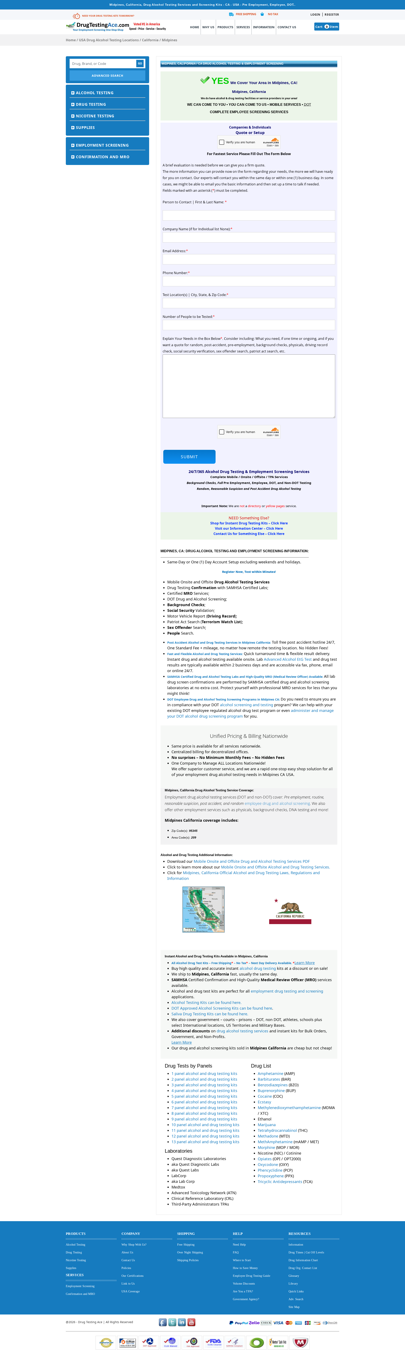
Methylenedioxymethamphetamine (289, 1107)
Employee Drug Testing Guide (251, 1275)
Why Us (208, 27)
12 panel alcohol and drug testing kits (205, 1136)
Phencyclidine (270, 1170)
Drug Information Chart (303, 1260)
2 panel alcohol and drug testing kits (204, 1079)
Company (131, 1234)
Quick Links (296, 1291)
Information (263, 27)
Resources (299, 1234)
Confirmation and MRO (103, 156)
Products (225, 27)
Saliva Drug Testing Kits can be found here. (209, 1013)
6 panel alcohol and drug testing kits (204, 1101)
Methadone (268, 1136)
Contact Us (287, 27)
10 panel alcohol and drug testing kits (205, 1124)
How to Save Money (245, 1268)
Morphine (266, 1147)
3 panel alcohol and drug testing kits (204, 1084)
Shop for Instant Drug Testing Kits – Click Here (249, 523)
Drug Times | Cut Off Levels (306, 1252)
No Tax (273, 14)
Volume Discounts (244, 1283)
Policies (126, 1268)
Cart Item (326, 26)
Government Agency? (246, 1299)
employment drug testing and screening (287, 991)
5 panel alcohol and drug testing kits (204, 1096)
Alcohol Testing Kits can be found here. (206, 1002)
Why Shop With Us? (134, 1244)
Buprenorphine (271, 1090)
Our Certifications (133, 1275)
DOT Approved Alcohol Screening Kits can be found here (221, 1008)
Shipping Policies (187, 1260)
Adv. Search (296, 1299)
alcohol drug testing (258, 968)
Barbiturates (269, 1079)
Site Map (294, 1307)
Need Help (239, 1244)
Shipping (186, 1234)
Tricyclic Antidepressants (280, 1181)
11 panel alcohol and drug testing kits (205, 1130)
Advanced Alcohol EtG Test (288, 659)
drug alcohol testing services (242, 1030)
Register (332, 14)
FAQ (236, 1252)
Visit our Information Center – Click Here (249, 528)
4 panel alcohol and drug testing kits (204, 1090)
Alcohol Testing (95, 92)
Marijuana (267, 1124)
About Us (127, 1252)
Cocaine (265, 1096)
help (238, 1234)
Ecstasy (264, 1101)
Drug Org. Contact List (303, 1268)
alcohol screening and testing (246, 704)
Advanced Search (107, 76)
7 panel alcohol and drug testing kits (204, 1107)
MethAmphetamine (275, 1141)
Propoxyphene (271, 1175)
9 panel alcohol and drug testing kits (204, 1119)
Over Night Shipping (190, 1252)
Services (243, 27)
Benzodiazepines (273, 1084)
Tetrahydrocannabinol (277, 1130)
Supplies (85, 127)
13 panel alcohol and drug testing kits (205, 1141)
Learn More (304, 962)
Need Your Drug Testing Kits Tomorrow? (108, 15)
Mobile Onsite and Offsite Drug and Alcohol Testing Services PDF (252, 861)
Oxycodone (268, 1164)
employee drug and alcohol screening (277, 803)
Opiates (265, 1158)
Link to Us (128, 1283)
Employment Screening (102, 145)
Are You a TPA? (243, 1291)
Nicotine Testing (95, 115)
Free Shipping (246, 14)
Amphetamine (270, 1073)
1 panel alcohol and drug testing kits (204, 1073)
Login (315, 14)
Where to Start (242, 1260)
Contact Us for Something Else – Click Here (248, 533)
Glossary (294, 1275)
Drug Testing (91, 104)
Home (194, 27)
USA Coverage (131, 1291)
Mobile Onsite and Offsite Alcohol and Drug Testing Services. (275, 867)
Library (293, 1283)
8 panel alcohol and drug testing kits (204, 1113)
